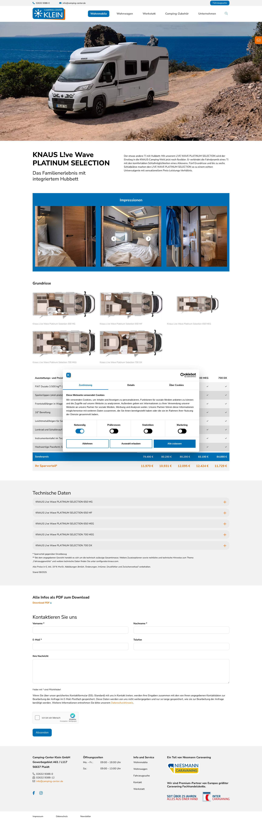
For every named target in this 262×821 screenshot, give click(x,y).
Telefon (137, 639)
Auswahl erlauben (131, 443)
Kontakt (137, 782)
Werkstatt (149, 13)
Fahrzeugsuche (220, 3)
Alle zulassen (175, 443)
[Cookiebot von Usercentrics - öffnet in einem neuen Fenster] (182, 375)
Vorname (38, 623)
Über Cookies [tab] (176, 385)
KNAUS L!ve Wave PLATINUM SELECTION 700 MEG (65, 534)
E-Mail (37, 639)
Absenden (42, 732)
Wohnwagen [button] (125, 13)
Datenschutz (62, 816)
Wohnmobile (140, 762)
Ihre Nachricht (40, 656)
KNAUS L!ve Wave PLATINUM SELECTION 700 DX (64, 545)
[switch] (114, 431)
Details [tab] (131, 385)
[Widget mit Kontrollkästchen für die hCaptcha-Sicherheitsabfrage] (55, 717)
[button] (113, 238)
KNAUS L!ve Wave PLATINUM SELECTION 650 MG (64, 501)
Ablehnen (87, 443)
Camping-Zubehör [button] (177, 13)
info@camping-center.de (74, 3)
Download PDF (41, 602)
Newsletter (85, 816)
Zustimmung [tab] (85, 385)
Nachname (140, 623)
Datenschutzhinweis (122, 702)
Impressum (38, 816)
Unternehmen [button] (207, 13)
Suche (228, 13)
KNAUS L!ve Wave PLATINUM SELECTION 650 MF (64, 512)
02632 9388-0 (44, 774)
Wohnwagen (140, 769)
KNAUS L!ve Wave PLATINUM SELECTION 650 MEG (65, 523)
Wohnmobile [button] (98, 13)
